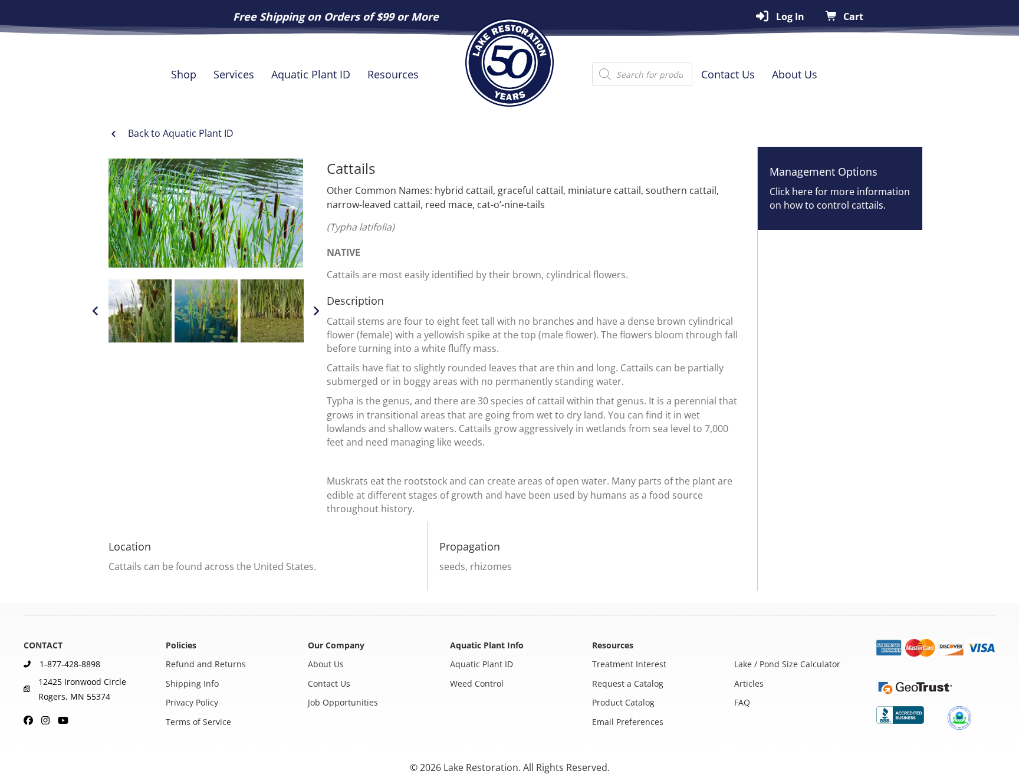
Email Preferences (627, 721)
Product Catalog (623, 702)
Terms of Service (198, 721)
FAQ (742, 702)
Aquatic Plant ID (310, 74)
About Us (794, 74)
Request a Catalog (627, 683)
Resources (393, 74)
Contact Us (728, 74)
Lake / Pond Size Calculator (787, 664)
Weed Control (477, 683)
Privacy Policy (192, 702)
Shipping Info (192, 683)
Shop (183, 74)
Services (233, 74)
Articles (749, 683)
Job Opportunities (343, 702)
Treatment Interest (629, 664)
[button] (95, 311)
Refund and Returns (206, 664)
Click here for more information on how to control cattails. (840, 198)
